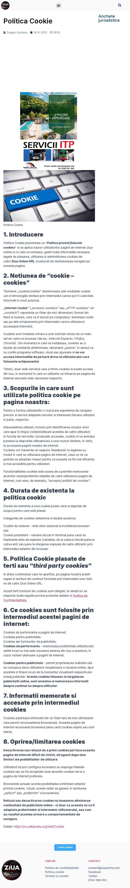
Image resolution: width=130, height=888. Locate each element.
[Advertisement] (49, 65)
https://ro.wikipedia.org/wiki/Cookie (39, 826)
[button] (58, 5)
